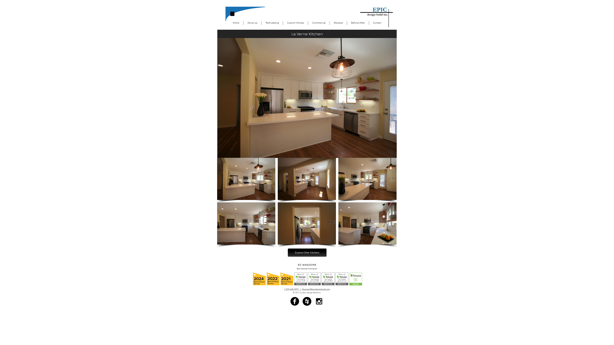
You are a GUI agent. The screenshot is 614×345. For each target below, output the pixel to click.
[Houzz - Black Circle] (307, 301)
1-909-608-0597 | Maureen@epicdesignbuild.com (307, 289)
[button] (246, 179)
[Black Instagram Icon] (319, 301)
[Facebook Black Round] (294, 301)
